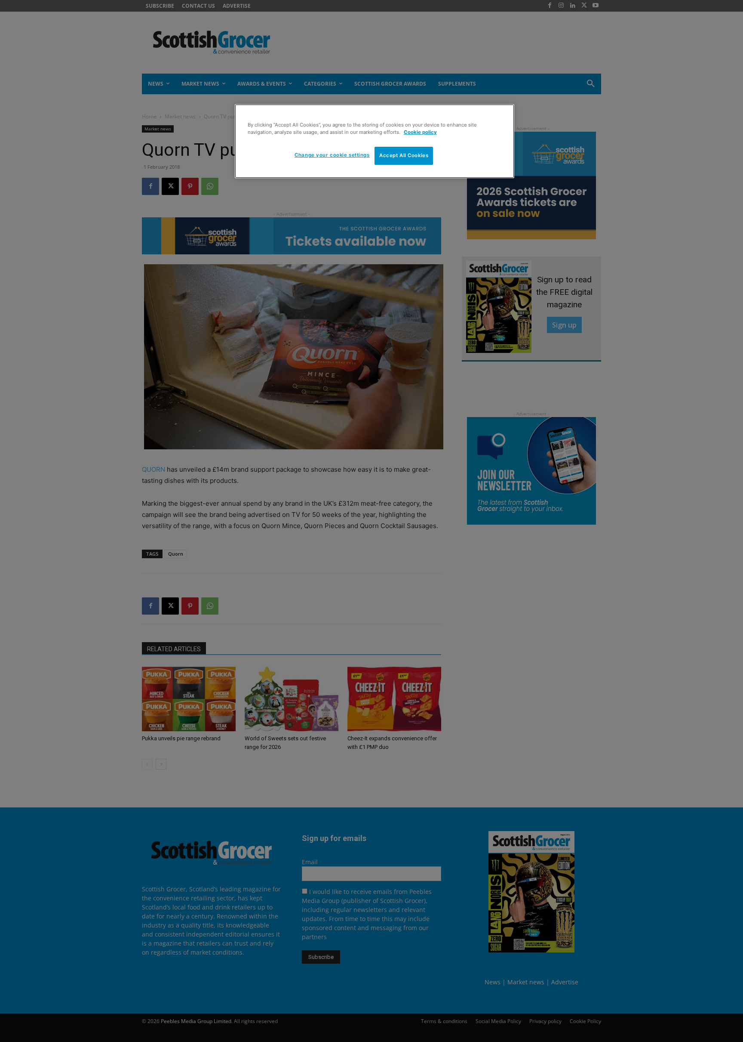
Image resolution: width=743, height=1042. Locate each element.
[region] (374, 141)
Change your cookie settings (332, 155)
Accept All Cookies (403, 155)
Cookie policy (420, 132)
